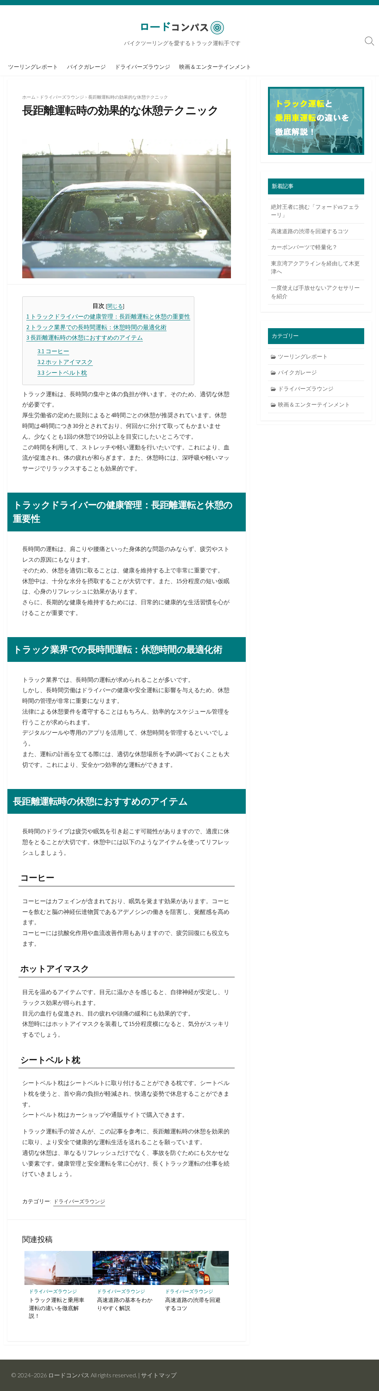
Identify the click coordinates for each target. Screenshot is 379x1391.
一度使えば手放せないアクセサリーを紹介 (315, 292)
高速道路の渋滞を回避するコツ (193, 1303)
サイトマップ (159, 1375)
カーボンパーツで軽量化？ (304, 247)
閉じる (115, 306)
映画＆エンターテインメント (215, 66)
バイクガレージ (86, 66)
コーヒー (53, 351)
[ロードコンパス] (182, 27)
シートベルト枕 (62, 372)
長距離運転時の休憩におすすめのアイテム (84, 337)
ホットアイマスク (65, 361)
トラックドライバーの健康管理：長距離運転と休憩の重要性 (108, 316)
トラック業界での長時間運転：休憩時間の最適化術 (96, 327)
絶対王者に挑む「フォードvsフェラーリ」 (315, 211)
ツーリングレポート (33, 66)
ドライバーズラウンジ (142, 66)
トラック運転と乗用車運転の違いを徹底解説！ (56, 1307)
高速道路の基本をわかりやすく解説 (124, 1303)
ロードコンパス (69, 1375)
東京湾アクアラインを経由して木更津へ (315, 267)
